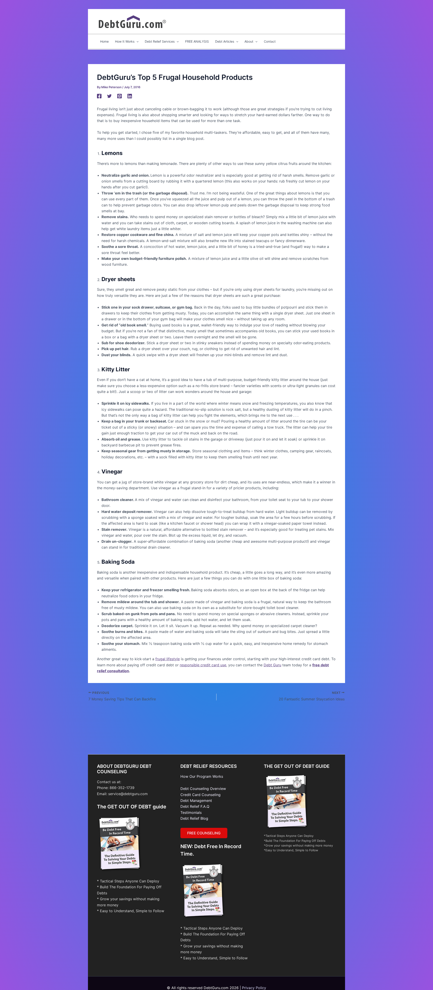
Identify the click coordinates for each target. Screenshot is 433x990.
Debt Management (196, 800)
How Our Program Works (201, 776)
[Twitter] (109, 95)
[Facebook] (99, 95)
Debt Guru (272, 665)
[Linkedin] (129, 95)
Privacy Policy (254, 987)
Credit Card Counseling (200, 794)
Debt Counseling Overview (203, 788)
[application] (136, 41)
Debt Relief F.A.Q (194, 806)
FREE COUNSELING (204, 833)
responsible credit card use (203, 665)
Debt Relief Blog (194, 818)
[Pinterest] (119, 95)
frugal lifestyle (167, 659)
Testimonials (191, 812)
